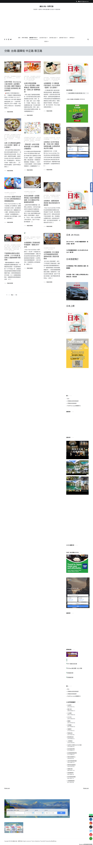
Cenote (36, 841)
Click (91, 187)
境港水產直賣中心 (71, 756)
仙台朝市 (69, 705)
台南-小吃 (48, 196)
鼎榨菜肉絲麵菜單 (71, 764)
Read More (10, 111)
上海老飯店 (69, 741)
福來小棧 (69, 709)
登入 (68, 398)
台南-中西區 (6, 76)
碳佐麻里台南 (70, 737)
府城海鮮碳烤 (70, 772)
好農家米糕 (69, 768)
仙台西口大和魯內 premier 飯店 (74, 745)
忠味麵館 (69, 725)
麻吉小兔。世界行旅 (46, 6)
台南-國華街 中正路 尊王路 (29, 137)
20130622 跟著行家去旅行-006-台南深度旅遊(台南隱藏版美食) (12, 199)
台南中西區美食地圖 (72, 760)
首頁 (19, 37)
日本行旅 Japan (52, 37)
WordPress (53, 841)
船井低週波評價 (70, 749)
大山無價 (69, 713)
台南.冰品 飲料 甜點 (30, 79)
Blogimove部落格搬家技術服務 (85, 844)
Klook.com (7, 788)
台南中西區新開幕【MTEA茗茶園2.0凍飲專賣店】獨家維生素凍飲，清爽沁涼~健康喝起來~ (32, 87)
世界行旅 (72, 37)
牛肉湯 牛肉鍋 (16, 249)
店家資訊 (32, 140)
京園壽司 (69, 729)
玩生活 (45, 41)
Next (12, 294)
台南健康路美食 (70, 780)
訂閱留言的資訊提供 (72, 403)
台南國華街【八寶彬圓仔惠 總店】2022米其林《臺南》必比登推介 (52, 85)
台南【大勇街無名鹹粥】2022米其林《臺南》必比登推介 (12, 145)
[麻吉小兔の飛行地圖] (66, 659)
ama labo (69, 717)
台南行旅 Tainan (33, 37)
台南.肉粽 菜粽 (47, 198)
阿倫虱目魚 (69, 733)
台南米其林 (46, 80)
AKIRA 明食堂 (25, 37)
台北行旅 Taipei (43, 37)
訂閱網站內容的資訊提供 (73, 401)
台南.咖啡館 (9, 77)
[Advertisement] (46, 23)
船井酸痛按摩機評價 (72, 753)
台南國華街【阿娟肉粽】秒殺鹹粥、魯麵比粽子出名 (32, 245)
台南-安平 (48, 79)
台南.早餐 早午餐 (10, 137)
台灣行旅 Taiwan (63, 37)
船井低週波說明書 (71, 776)
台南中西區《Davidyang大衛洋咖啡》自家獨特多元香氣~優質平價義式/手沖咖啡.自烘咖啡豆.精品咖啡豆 (12, 86)
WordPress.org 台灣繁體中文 (74, 405)
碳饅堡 (68, 721)
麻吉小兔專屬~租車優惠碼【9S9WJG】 (76, 99)
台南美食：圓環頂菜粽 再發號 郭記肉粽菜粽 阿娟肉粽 (52, 203)
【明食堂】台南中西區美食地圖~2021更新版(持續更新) (31, 146)
